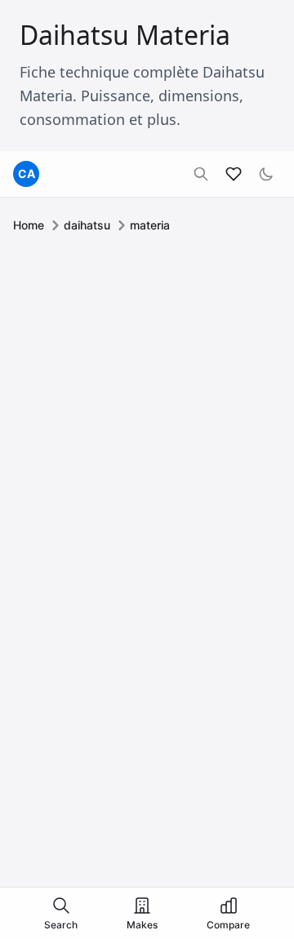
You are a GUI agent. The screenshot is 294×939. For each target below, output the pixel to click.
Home (28, 225)
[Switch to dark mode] (266, 174)
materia (150, 225)
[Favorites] (233, 174)
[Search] (201, 174)
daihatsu (87, 225)
